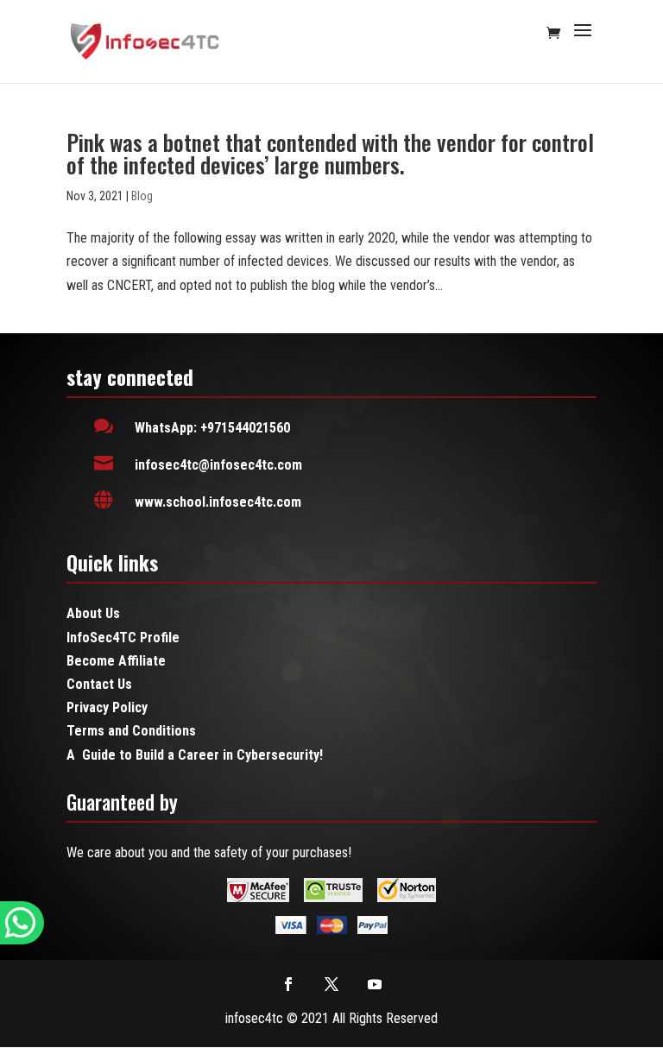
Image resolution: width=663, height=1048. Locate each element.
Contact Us (99, 684)
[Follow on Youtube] (374, 984)
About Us (93, 613)
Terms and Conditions (131, 731)
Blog (142, 196)
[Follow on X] (331, 984)
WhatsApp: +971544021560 (212, 428)
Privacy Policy (107, 707)
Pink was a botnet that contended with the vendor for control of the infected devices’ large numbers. (330, 153)
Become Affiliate (116, 661)
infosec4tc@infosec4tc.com (218, 465)
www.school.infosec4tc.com (218, 502)
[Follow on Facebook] (288, 984)
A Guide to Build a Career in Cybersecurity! (194, 755)
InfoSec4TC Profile (123, 637)
